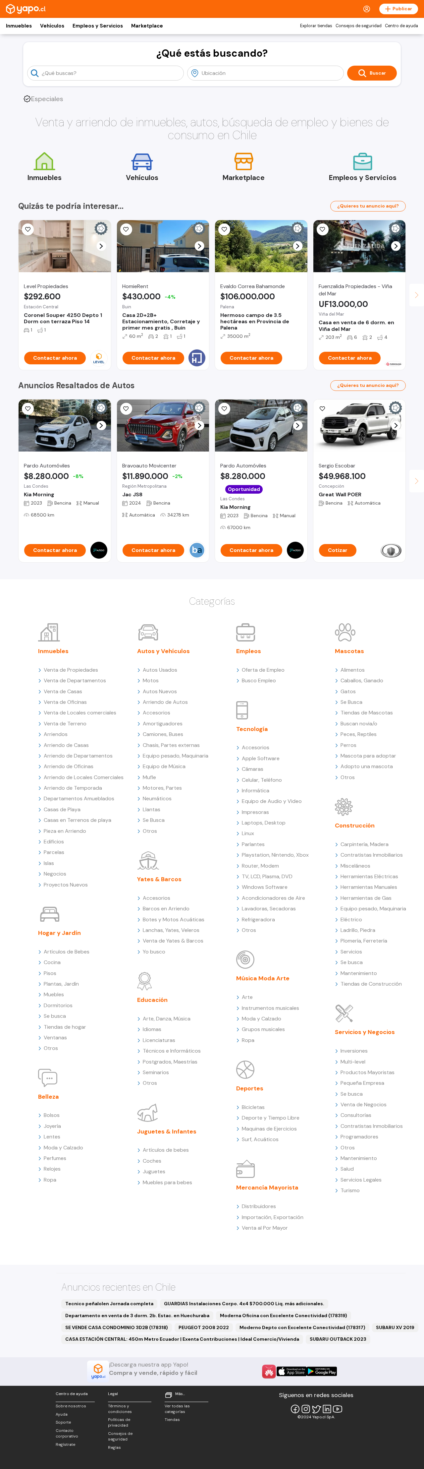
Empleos (248, 651)
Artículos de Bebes (66, 951)
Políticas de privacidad (119, 1422)
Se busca (55, 1015)
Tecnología (252, 729)
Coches (152, 1160)
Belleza (48, 1097)
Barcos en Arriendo (166, 908)
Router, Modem (260, 865)
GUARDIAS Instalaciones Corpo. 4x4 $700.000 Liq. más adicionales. (244, 1304)
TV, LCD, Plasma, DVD (267, 876)
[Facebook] (295, 1409)
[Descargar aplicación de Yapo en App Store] (292, 1371)
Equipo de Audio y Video (272, 801)
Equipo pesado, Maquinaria (175, 755)
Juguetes (154, 1171)
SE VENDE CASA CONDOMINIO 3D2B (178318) (116, 1327)
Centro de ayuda (401, 26)
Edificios (54, 841)
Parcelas (54, 852)
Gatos (348, 691)
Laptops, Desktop (264, 822)
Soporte (63, 1422)
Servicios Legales (361, 1179)
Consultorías (356, 1115)
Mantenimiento (359, 973)
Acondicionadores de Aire (273, 897)
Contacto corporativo (67, 1433)
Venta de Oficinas (65, 702)
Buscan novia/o (359, 723)
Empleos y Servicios (98, 26)
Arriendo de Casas (66, 745)
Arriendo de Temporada (73, 787)
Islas (49, 863)
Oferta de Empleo (263, 669)
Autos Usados (160, 669)
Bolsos (52, 1115)
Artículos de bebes (166, 1149)
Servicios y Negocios (365, 1032)
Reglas (114, 1447)
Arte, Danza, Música (166, 1018)
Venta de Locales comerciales (80, 712)
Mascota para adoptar (368, 755)
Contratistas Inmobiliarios (372, 854)
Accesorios (156, 712)
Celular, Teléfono (262, 779)
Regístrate (65, 1444)
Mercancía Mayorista (267, 1188)
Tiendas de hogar (65, 1026)
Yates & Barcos (159, 879)
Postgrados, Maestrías (170, 1061)
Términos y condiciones (120, 1408)
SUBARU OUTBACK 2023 (338, 1339)
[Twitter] (316, 1409)
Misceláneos (355, 865)
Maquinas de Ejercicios (269, 1128)
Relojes (52, 1168)
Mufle (149, 777)
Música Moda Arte (263, 978)
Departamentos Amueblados (79, 798)
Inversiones (354, 1050)
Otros (51, 1048)
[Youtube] (337, 1409)
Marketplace (147, 26)
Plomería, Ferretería (364, 940)
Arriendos (56, 734)
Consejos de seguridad (359, 26)
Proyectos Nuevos (66, 884)
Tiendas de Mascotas (367, 712)
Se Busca (154, 820)
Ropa (50, 1179)
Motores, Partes (162, 787)
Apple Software (261, 758)
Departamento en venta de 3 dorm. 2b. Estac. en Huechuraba (137, 1315)
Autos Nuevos (160, 691)
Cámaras (252, 768)
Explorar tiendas (316, 26)
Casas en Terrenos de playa (77, 820)
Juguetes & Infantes (166, 1131)
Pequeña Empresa (362, 1082)
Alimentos (353, 669)
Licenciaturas (159, 1040)
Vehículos (52, 26)
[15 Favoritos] (28, 229)
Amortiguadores (163, 723)
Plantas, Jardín (61, 983)
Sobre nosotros (71, 1406)
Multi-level (353, 1061)
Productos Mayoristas (368, 1072)
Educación (152, 1000)
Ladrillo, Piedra (358, 930)
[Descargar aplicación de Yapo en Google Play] (322, 1371)
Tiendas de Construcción (371, 983)
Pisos (50, 973)
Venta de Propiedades (71, 669)
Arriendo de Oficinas (68, 766)
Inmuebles (19, 26)
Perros (348, 745)
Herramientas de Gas (366, 897)
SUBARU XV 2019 (395, 1327)
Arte (247, 997)
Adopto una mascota (367, 766)
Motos (151, 680)
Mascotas (349, 651)
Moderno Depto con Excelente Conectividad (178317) (302, 1327)
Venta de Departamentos (75, 680)
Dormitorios (58, 1005)
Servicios (351, 951)
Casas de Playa (62, 809)
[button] (101, 246)
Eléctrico (351, 919)
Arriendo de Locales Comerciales (84, 777)
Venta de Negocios (364, 1104)
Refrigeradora (258, 919)
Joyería (52, 1126)
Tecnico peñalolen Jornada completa (109, 1304)
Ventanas (55, 1037)
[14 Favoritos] (126, 229)
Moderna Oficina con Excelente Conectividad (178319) (283, 1315)
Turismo (350, 1190)
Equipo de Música (164, 766)
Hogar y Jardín (59, 933)
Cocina (52, 962)
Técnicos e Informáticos (172, 1050)
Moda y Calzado (63, 1147)
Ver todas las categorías (177, 1408)
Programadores (359, 1136)
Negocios (55, 873)
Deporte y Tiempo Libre (270, 1117)
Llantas (151, 809)
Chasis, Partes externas (171, 745)
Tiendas (172, 1419)
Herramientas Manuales (369, 887)
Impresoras (255, 812)
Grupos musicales (263, 1029)
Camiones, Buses (163, 734)
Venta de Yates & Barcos (173, 940)
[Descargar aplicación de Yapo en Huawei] (269, 1371)
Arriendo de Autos (165, 702)
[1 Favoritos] (126, 409)
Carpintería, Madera (365, 844)
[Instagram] (305, 1409)
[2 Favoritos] (28, 409)
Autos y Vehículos (163, 651)
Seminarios (156, 1072)
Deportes (249, 1088)
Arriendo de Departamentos (78, 755)
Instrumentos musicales (270, 1008)
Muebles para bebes (167, 1182)
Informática (255, 790)
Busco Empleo (259, 680)
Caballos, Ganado (362, 680)
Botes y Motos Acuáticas (173, 919)
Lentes (52, 1136)
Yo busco (154, 951)
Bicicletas (253, 1107)
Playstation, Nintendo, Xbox (275, 854)
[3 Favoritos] (224, 229)
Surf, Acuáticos (260, 1139)
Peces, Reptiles (359, 734)
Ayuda (62, 1414)
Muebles (54, 994)
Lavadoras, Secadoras (269, 908)
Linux (248, 833)
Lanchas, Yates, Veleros (171, 930)
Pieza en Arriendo (65, 830)
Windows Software (265, 887)
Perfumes (55, 1158)
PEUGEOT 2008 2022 (204, 1327)
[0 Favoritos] (323, 229)
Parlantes (253, 844)
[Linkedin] (327, 1409)
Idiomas (152, 1029)
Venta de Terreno (65, 723)
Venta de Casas (63, 691)
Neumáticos (157, 798)
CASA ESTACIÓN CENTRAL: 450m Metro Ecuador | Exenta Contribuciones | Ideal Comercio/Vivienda (182, 1339)
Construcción (355, 825)
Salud (347, 1168)
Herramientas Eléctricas (369, 876)
